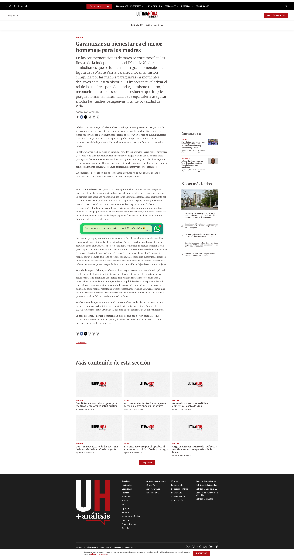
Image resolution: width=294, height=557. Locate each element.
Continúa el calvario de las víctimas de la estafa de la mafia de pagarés (97, 448)
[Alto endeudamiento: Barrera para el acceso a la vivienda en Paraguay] (147, 384)
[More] (142, 6)
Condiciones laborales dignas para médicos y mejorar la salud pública (96, 404)
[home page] (147, 15)
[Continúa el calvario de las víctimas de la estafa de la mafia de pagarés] (99, 428)
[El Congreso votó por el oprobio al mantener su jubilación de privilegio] (147, 428)
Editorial (79, 38)
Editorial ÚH (137, 25)
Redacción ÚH (201, 151)
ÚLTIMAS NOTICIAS (99, 6)
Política (184, 140)
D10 (160, 6)
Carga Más (147, 462)
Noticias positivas (154, 25)
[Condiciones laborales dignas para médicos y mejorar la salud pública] (99, 384)
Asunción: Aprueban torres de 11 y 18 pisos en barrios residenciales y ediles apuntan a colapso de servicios (200, 215)
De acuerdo (201, 553)
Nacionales (185, 159)
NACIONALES (122, 6)
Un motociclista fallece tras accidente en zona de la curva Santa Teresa (200, 235)
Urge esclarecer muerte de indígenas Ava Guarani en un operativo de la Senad (194, 449)
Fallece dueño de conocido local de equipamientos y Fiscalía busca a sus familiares (192, 164)
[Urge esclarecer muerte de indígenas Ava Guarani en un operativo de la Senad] (195, 428)
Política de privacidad (98, 554)
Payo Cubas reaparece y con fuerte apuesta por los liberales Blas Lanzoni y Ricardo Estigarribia (193, 145)
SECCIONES (135, 6)
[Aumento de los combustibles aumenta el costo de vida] (195, 384)
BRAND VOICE (202, 6)
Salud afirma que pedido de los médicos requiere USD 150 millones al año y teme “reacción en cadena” (201, 245)
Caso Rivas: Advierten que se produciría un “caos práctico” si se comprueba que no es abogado (201, 226)
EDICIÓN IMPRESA (276, 15)
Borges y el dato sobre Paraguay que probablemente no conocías (200, 254)
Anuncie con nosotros (157, 481)
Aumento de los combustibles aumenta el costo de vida (190, 404)
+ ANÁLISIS (151, 6)
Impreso (81, 342)
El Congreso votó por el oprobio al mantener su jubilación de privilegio (146, 448)
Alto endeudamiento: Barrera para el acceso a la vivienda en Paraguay (145, 404)
